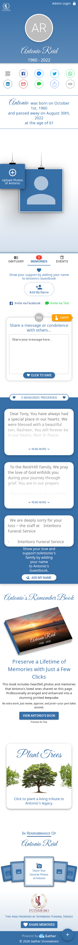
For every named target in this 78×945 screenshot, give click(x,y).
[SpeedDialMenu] (68, 935)
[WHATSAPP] (70, 73)
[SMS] (39, 84)
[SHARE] (54, 84)
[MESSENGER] (39, 73)
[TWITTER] (54, 73)
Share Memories (41, 924)
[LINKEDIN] (7, 84)
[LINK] (70, 84)
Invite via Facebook (27, 303)
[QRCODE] (7, 73)
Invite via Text (59, 303)
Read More (39, 449)
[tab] (16, 259)
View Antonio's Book (39, 715)
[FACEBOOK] (23, 73)
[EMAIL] (23, 84)
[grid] (39, 198)
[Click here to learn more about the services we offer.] (39, 903)
